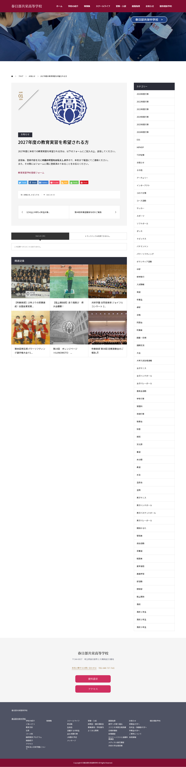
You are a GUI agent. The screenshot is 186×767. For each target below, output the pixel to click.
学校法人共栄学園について (35, 748)
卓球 (139, 307)
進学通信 (140, 566)
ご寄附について (135, 734)
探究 (139, 436)
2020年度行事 (143, 94)
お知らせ (150, 6)
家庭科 (139, 406)
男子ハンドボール (144, 505)
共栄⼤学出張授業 (115, 746)
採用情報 (132, 737)
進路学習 (140, 573)
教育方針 (29, 727)
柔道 (139, 467)
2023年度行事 (143, 109)
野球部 (139, 589)
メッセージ (71, 740)
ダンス (139, 231)
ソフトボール (142, 223)
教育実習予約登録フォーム (31, 172)
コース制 (29, 734)
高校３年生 (141, 627)
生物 (139, 490)
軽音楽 (139, 558)
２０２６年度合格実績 (117, 727)
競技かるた (141, 528)
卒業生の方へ (134, 731)
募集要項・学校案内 (96, 727)
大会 (139, 353)
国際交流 (140, 345)
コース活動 (141, 200)
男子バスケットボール (146, 512)
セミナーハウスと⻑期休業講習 (118, 738)
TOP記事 (140, 155)
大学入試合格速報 (144, 360)
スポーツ (140, 215)
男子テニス (141, 497)
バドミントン (142, 246)
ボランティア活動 (144, 261)
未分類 (139, 459)
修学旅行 (140, 276)
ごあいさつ (30, 724)
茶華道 (139, 551)
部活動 (139, 581)
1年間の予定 (72, 737)
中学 (139, 269)
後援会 (139, 421)
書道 (139, 452)
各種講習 (111, 734)
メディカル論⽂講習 (116, 742)
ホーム (59, 6)
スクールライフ (103, 6)
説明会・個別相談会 (96, 724)
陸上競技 (140, 596)
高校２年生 (141, 619)
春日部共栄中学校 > (149, 19)
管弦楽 (139, 535)
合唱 (139, 314)
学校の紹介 (73, 6)
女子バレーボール (144, 383)
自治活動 (140, 543)
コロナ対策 (141, 193)
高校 (139, 604)
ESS (138, 139)
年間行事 (140, 413)
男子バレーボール (144, 520)
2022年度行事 (143, 101)
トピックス (35, 195)
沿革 (27, 731)
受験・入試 (121, 6)
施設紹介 (29, 740)
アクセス (93, 689)
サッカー (140, 208)
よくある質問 (93, 731)
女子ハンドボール (144, 375)
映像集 (87, 6)
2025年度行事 (143, 124)
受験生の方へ (134, 724)
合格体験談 (112, 731)
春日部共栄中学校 (19, 718)
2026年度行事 (143, 132)
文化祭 (139, 444)
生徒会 (139, 482)
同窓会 (139, 322)
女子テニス (141, 368)
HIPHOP (140, 147)
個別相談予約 (166, 6)
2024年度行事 (143, 116)
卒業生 (139, 299)
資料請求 (93, 679)
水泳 (139, 474)
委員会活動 (141, 391)
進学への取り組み (115, 724)
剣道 (139, 292)
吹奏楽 (139, 330)
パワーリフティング (145, 254)
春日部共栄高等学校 (26, 6)
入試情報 (140, 284)
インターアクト (143, 185)
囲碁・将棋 (141, 337)
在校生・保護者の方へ (138, 727)
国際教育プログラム (34, 737)
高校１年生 (141, 611)
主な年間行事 (72, 734)
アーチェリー (142, 177)
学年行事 (140, 398)
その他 (139, 170)
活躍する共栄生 (73, 731)
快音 (139, 429)
